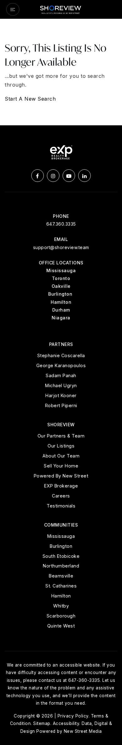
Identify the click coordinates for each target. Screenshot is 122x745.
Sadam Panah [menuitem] (61, 375)
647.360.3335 (61, 224)
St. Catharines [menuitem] (61, 585)
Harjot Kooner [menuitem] (61, 395)
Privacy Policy (73, 715)
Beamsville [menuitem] (61, 575)
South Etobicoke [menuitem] (61, 556)
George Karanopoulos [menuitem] (61, 365)
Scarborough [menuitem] (61, 615)
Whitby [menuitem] (61, 605)
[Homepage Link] (60, 9)
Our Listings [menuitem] (61, 445)
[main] (61, 72)
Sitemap (41, 723)
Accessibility (66, 723)
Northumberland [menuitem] (61, 565)
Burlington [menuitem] (61, 546)
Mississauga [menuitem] (61, 536)
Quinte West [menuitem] (61, 625)
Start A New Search (30, 99)
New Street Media (83, 731)
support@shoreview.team (61, 247)
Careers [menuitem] (61, 495)
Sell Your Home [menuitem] (61, 465)
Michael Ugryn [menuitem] (61, 385)
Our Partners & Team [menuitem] (61, 435)
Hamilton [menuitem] (61, 595)
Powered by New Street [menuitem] (61, 475)
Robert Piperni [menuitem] (61, 405)
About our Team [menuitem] (61, 455)
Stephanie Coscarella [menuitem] (61, 355)
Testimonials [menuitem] (61, 505)
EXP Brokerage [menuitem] (61, 485)
